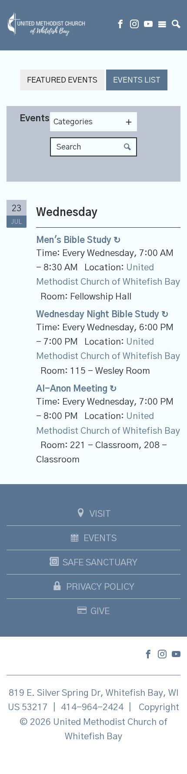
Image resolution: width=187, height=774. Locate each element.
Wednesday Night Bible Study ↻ (102, 314)
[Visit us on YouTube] (148, 25)
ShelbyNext (93, 758)
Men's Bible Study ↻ (78, 240)
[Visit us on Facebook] (120, 25)
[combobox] (93, 121)
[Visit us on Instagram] (134, 25)
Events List (136, 80)
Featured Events (62, 80)
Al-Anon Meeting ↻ (76, 389)
